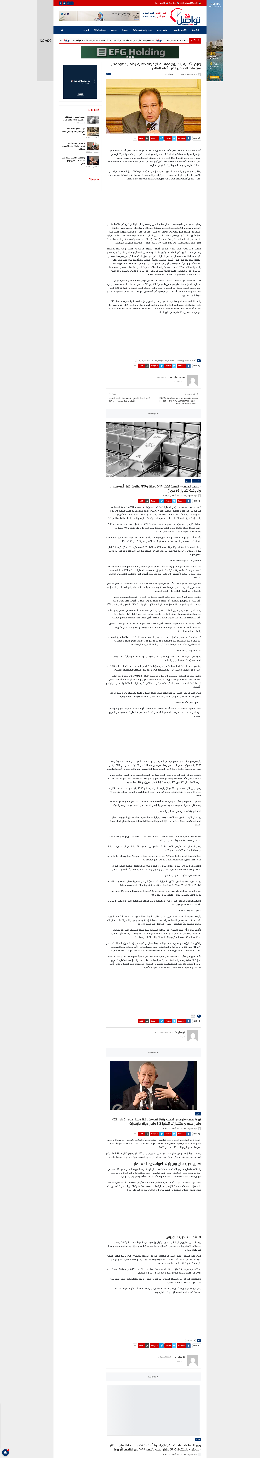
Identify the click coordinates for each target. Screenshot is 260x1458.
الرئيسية (195, 30)
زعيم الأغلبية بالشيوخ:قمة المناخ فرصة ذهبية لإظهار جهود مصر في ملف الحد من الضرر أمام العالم (165, 360)
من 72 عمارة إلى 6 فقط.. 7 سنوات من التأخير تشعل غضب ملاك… (73, 131)
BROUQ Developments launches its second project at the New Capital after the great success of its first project (178, 400)
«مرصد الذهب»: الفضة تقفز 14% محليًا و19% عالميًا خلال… (74, 118)
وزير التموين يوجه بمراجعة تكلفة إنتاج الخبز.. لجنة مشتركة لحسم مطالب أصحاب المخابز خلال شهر (120, 40)
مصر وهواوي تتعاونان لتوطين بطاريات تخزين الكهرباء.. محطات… (73, 146)
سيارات (114, 30)
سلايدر (108, 74)
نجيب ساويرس (190, 1340)
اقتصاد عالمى (180, 30)
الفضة (193, 1016)
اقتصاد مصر (162, 30)
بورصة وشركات (100, 30)
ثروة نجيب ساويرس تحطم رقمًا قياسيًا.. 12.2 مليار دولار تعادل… (73, 160)
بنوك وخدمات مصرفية (142, 30)
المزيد (86, 30)
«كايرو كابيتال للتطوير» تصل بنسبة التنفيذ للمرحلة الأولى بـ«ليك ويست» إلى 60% (129, 399)
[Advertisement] (153, 202)
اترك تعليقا (152, 413)
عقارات (125, 30)
